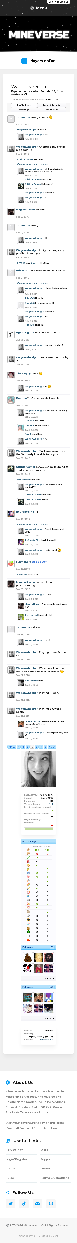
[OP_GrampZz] (48, 1008)
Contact (11, 1168)
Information (51, 109)
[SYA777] (48, 968)
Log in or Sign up (59, 2)
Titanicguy (23, 373)
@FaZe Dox (39, 561)
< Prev (11, 747)
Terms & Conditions (54, 1178)
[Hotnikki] (38, 957)
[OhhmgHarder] (38, 997)
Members (47, 1168)
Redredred (23, 479)
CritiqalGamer (25, 159)
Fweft (28, 434)
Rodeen (21, 397)
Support (46, 1159)
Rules (10, 1178)
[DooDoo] (28, 957)
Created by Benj (48, 1235)
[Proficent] (28, 997)
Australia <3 (46, 1039)
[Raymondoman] (28, 1008)
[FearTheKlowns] (28, 968)
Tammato (23, 117)
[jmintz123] (48, 997)
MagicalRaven (25, 209)
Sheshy (35, 263)
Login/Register (16, 1159)
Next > (52, 747)
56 (51, 987)
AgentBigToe (25, 332)
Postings (24, 109)
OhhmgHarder (33, 721)
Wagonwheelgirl (26, 129)
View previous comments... (32, 164)
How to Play (14, 1149)
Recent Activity (51, 105)
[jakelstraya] (38, 968)
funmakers (23, 561)
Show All (49, 978)
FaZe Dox (22, 574)
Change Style (27, 1235)
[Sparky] (48, 957)
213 (51, 804)
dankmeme (31, 680)
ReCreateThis (25, 511)
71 (52, 947)
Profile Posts (24, 105)
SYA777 (21, 263)
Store (44, 1149)
